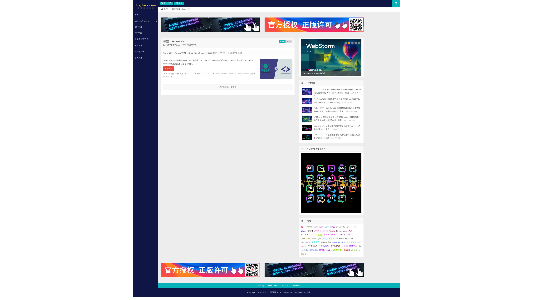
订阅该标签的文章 (169, 44)
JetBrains (305, 238)
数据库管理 (351, 242)
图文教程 (341, 242)
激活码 (314, 250)
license (218, 74)
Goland (332, 231)
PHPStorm (339, 239)
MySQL (325, 239)
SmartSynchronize (243, 74)
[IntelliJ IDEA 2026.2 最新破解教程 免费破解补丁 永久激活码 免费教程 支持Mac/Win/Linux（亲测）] (306, 91)
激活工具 (353, 246)
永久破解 (335, 246)
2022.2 (309, 227)
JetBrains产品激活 (142, 21)
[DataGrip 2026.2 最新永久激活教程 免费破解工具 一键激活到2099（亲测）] (306, 127)
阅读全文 (168, 69)
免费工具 (315, 242)
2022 (303, 227)
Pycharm (349, 239)
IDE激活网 (170, 74)
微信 (180, 3)
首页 (137, 15)
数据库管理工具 (141, 39)
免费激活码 (139, 52)
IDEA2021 (306, 234)
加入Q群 (167, 3)
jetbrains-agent (316, 239)
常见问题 (138, 58)
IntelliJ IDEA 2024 (345, 235)
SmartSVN (232, 74)
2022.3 (316, 227)
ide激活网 (145, 6)
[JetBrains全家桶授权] (314, 31)
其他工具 (138, 45)
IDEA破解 (317, 234)
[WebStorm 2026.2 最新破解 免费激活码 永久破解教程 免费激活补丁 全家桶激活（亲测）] (306, 118)
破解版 (347, 250)
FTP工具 (138, 33)
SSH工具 (138, 27)
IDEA (350, 231)
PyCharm (285, 286)
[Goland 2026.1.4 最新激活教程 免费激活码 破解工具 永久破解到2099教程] (306, 136)
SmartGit (224, 74)
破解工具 (169, 77)
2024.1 (332, 227)
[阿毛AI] (210, 31)
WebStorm (305, 242)
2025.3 (303, 231)
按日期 (282, 41)
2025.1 (346, 227)
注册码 (345, 246)
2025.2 (353, 227)
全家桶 (334, 242)
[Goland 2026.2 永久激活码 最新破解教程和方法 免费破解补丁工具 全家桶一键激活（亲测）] (306, 110)
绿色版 (354, 250)
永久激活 (312, 246)
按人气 (289, 41)
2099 (316, 230)
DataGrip (324, 231)
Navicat (331, 239)
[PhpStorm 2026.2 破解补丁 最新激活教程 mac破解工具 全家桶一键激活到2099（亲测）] (306, 101)
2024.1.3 (339, 227)
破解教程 (337, 250)
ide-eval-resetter (341, 231)
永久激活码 (324, 246)
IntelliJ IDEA (330, 234)
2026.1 (310, 231)
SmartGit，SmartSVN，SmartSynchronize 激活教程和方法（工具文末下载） (204, 53)
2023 (321, 227)
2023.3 (327, 227)
